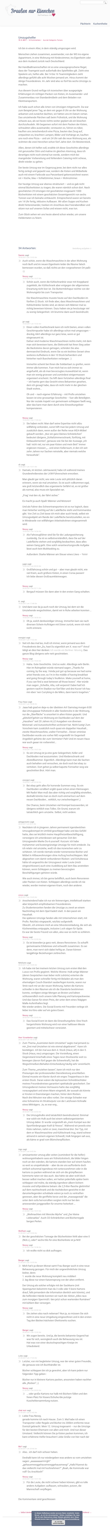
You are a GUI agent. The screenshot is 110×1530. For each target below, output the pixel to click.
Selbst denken (25, 1512)
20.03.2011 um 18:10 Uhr (27, 1040)
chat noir (22, 1410)
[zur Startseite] (30, 10)
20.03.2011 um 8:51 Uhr (27, 824)
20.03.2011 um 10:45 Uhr (27, 897)
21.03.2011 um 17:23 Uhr (27, 1358)
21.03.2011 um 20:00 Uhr (32, 1310)
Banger (21, 1260)
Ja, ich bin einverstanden (58, 1522)
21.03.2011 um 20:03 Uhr (32, 1390)
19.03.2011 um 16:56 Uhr (32, 531)
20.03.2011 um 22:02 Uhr (32, 1112)
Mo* (20, 1446)
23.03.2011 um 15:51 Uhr (32, 1479)
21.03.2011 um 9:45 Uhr (27, 1151)
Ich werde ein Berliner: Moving (66, 650)
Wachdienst (86, 1512)
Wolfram (22, 1231)
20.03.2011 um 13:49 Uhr (27, 965)
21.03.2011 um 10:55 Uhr (27, 1262)
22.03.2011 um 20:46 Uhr (27, 1449)
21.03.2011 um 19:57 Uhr (32, 1211)
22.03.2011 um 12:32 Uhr (32, 1332)
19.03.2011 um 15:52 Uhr (32, 324)
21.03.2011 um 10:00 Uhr (27, 1233)
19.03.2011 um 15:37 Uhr (32, 278)
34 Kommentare (35, 40)
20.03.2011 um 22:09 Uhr (32, 939)
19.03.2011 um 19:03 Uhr (32, 661)
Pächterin (85, 23)
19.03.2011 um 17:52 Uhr (27, 640)
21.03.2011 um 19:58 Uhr (32, 1247)
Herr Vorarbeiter (25, 1037)
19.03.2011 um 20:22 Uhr (32, 566)
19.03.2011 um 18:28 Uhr (27, 704)
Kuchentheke (100, 23)
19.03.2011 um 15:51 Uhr (27, 467)
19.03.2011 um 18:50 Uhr (32, 618)
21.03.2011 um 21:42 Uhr (27, 1413)
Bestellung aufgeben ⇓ (82, 248)
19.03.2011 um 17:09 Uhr (32, 420)
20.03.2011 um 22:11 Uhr (32, 588)
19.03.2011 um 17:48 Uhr (27, 604)
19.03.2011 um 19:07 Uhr (32, 750)
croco (21, 895)
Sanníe (21, 255)
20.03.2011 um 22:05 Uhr (32, 1017)
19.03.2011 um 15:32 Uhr (27, 257)
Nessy (25, 276)
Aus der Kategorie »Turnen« (53, 40)
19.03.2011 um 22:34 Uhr (32, 782)
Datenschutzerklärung (71, 1519)
